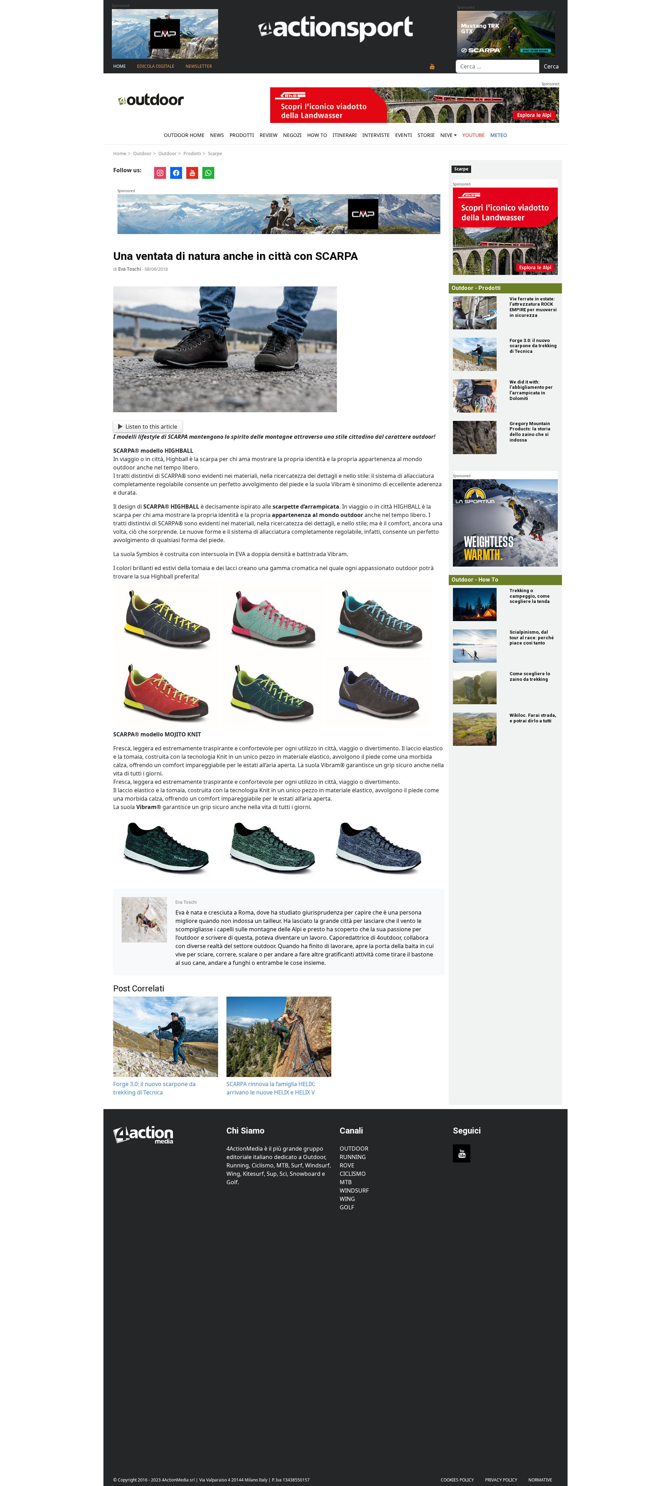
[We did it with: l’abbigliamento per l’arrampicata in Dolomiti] (477, 396)
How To (317, 135)
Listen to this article (151, 426)
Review (268, 135)
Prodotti (242, 135)
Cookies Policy (457, 1480)
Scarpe (215, 153)
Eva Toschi (129, 269)
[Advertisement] (165, 1338)
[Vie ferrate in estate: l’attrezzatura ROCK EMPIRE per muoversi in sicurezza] (477, 312)
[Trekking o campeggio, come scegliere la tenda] (477, 604)
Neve (446, 135)
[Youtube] (432, 66)
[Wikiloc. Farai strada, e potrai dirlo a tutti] (477, 729)
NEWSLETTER (199, 66)
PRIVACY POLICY (501, 1480)
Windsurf (354, 1190)
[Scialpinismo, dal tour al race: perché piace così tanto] (477, 646)
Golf (347, 1207)
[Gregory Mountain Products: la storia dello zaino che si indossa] (477, 437)
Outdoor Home (184, 135)
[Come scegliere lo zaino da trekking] (477, 687)
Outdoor (142, 153)
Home (119, 66)
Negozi (292, 135)
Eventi (403, 135)
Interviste (376, 135)
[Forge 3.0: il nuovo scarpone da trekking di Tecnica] (477, 354)
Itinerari (345, 135)
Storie (426, 135)
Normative (540, 1480)
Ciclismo (353, 1174)
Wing (347, 1199)
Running (353, 1157)
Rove (347, 1165)
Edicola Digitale (155, 66)
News (217, 135)
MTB (346, 1182)
